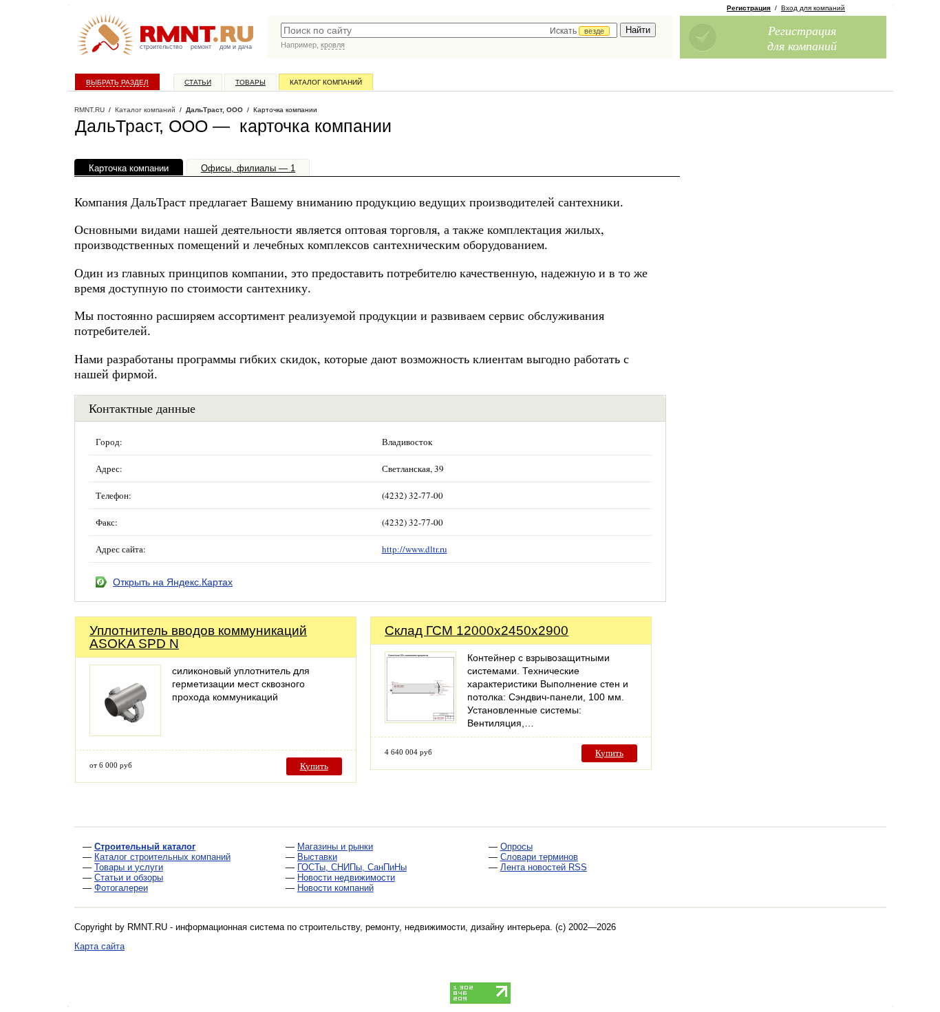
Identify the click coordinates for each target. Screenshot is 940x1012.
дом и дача (236, 46)
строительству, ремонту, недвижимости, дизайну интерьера (424, 927)
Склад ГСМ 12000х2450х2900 (476, 630)
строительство (161, 46)
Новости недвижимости (346, 877)
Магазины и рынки (335, 846)
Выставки (317, 857)
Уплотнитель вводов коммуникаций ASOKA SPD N (198, 637)
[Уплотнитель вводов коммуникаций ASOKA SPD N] (125, 732)
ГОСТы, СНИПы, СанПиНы (352, 867)
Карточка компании (129, 168)
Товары (250, 82)
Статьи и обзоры (128, 877)
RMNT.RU (89, 110)
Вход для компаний (813, 8)
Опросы (516, 846)
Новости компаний (335, 888)
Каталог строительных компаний (162, 857)
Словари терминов (539, 857)
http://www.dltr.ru (414, 549)
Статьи (197, 82)
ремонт (201, 46)
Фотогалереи (121, 888)
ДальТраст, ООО (214, 110)
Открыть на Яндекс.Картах (173, 582)
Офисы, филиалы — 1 (248, 168)
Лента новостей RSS (543, 867)
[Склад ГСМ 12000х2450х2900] (420, 719)
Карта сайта (99, 946)
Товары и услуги (128, 867)
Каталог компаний (326, 82)
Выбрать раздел (117, 82)
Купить (314, 766)
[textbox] (449, 30)
